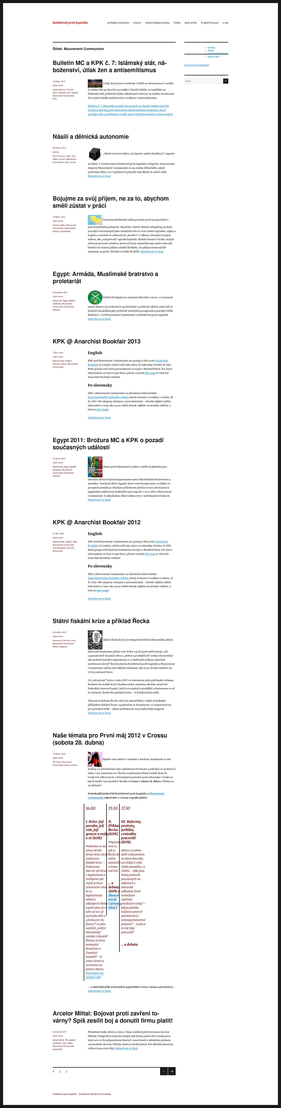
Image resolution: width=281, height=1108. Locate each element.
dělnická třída (58, 360)
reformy (74, 765)
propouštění (66, 231)
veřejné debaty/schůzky (157, 22)
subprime (63, 646)
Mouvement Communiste (63, 95)
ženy (55, 98)
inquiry (64, 363)
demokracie (57, 466)
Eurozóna (66, 640)
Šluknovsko (58, 550)
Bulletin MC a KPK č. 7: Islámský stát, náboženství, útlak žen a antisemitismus (110, 66)
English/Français (210, 22)
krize (73, 640)
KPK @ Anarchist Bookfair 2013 (96, 341)
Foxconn (61, 156)
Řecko (55, 646)
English (68, 360)
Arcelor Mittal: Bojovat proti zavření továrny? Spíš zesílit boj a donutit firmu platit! (113, 1016)
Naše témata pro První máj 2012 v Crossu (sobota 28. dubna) (110, 738)
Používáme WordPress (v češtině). (95, 1094)
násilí (67, 162)
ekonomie (57, 640)
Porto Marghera (59, 547)
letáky (62, 225)
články (177, 22)
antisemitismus (59, 89)
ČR (54, 762)
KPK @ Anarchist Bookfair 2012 (96, 522)
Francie (70, 89)
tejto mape (102, 409)
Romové (70, 547)
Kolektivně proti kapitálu (64, 1094)
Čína (55, 156)
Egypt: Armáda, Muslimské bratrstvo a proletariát (105, 277)
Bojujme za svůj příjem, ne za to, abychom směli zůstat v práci (111, 201)
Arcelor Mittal (58, 1040)
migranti (74, 92)
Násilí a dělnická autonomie (91, 136)
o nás (225, 22)
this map (150, 372)
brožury (137, 22)
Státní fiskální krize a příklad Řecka (101, 620)
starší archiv (191, 22)
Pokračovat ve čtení (99, 176)
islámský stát (64, 92)
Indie (68, 156)
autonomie (57, 300)
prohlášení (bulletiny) (118, 22)
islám (55, 92)
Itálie (75, 541)
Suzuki (73, 162)
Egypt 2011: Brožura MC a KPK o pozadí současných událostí (108, 443)
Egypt (65, 300)
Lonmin (62, 159)
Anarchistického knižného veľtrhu (108, 397)
